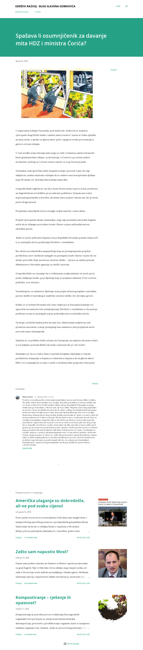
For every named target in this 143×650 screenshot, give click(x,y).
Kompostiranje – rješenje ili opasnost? (43, 600)
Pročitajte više (83, 538)
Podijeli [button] (114, 70)
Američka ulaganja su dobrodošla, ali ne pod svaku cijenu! (50, 503)
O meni (38, 12)
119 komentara (30, 538)
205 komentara (30, 583)
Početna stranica (21, 12)
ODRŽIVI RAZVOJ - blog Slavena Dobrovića (45, 6)
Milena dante (27, 397)
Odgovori (27, 448)
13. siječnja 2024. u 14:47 (44, 397)
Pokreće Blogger (72, 644)
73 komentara (30, 634)
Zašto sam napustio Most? (42, 551)
